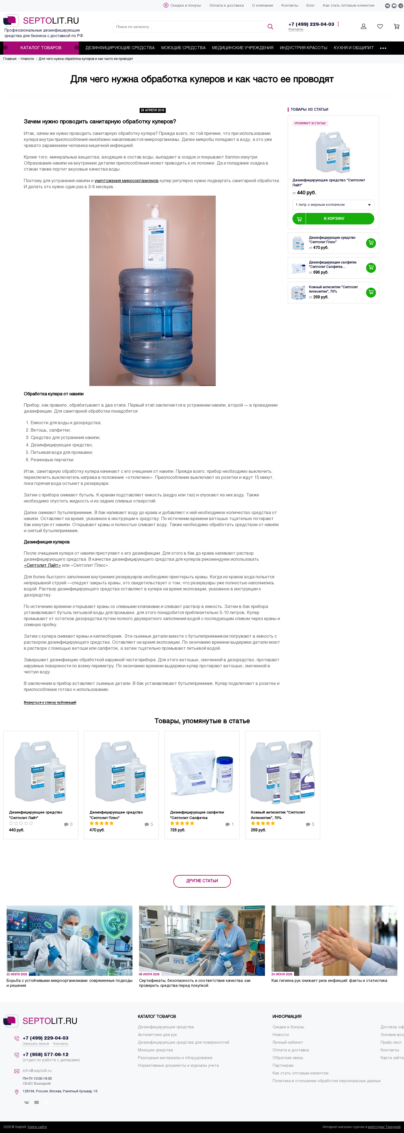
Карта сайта (37, 1127)
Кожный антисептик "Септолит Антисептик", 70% (333, 289)
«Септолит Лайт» (42, 565)
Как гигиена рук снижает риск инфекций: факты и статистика (329, 981)
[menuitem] (185, 5)
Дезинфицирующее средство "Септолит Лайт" (328, 183)
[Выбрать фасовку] (371, 243)
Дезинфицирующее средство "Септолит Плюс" (332, 240)
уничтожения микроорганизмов (127, 181)
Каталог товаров (41, 48)
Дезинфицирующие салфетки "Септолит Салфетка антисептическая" (332, 265)
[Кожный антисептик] (298, 292)
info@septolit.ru (37, 1071)
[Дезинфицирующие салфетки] (298, 268)
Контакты (296, 29)
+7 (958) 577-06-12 (45, 1055)
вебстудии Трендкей (384, 1127)
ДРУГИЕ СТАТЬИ (202, 881)
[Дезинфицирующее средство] (333, 152)
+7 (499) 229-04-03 (311, 25)
